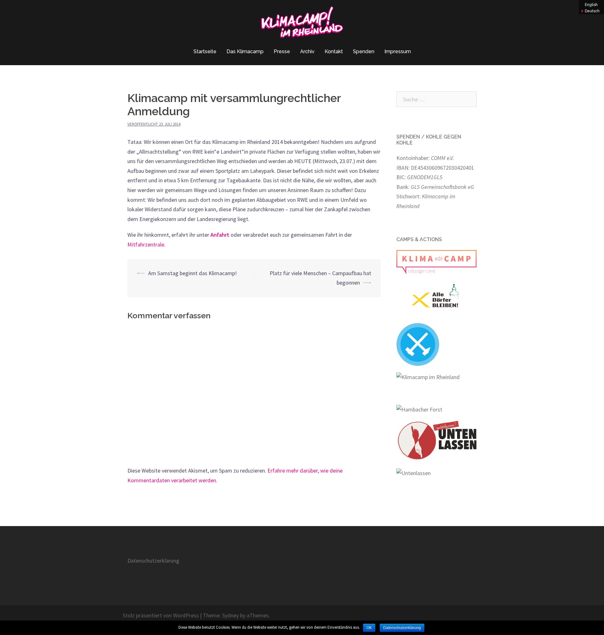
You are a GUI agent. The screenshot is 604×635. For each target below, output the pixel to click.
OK (369, 628)
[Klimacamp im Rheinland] (302, 23)
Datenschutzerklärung (153, 560)
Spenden (363, 51)
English (591, 5)
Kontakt (334, 51)
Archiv (307, 51)
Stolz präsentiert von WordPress (161, 615)
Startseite (204, 51)
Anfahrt (219, 234)
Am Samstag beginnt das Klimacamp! (192, 273)
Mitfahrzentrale (145, 244)
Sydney (230, 615)
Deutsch (592, 11)
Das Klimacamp (245, 51)
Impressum (397, 51)
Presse (282, 51)
